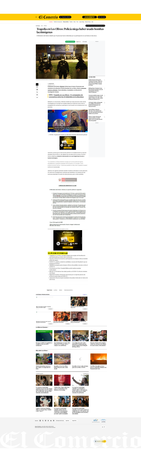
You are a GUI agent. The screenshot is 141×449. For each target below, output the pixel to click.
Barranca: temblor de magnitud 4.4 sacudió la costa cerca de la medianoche (44, 343)
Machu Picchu (88, 21)
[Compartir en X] (37, 92)
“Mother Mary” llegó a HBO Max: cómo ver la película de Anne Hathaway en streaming (62, 388)
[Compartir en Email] (37, 94)
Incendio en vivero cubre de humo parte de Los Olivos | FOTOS (80, 365)
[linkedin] (51, 419)
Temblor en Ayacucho (58, 21)
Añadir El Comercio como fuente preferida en (95, 25)
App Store (67, 419)
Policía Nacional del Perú (68, 290)
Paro (77, 21)
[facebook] (40, 419)
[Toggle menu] (36, 17)
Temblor (71, 21)
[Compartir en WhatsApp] (37, 87)
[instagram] (45, 419)
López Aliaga (81, 21)
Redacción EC (51, 83)
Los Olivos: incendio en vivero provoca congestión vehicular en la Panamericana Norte (98, 366)
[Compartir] (37, 84)
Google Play (74, 419)
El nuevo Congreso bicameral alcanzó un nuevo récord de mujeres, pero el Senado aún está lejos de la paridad (95, 118)
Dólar (74, 21)
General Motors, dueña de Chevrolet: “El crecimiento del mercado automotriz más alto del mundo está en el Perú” (96, 111)
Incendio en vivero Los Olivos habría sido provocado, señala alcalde (61, 366)
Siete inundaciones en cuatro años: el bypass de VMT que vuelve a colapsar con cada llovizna (62, 343)
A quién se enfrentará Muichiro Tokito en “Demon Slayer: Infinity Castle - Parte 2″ (43, 409)
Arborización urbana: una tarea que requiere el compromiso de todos (43, 366)
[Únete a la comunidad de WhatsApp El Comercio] (70, 42)
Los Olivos (55, 290)
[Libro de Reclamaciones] (103, 419)
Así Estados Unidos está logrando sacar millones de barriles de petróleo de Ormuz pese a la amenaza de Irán (95, 104)
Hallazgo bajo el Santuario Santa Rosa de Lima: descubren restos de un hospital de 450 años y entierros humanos (96, 90)
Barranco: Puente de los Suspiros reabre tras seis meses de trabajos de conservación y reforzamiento (98, 343)
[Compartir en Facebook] (37, 89)
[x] (43, 419)
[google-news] (53, 419)
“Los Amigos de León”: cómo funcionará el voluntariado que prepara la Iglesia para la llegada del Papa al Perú (79, 343)
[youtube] (48, 419)
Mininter (60, 290)
